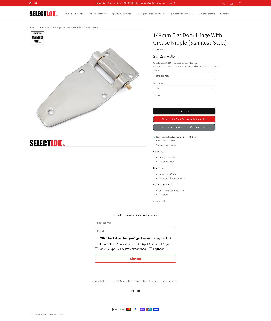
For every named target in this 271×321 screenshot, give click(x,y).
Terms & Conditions (158, 281)
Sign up (135, 259)
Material (156, 70)
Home (32, 27)
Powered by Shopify (57, 314)
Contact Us (174, 281)
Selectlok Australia (42, 314)
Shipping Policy (99, 281)
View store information (166, 145)
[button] (223, 3)
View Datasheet (161, 201)
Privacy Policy (140, 281)
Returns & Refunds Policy (119, 281)
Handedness (158, 83)
